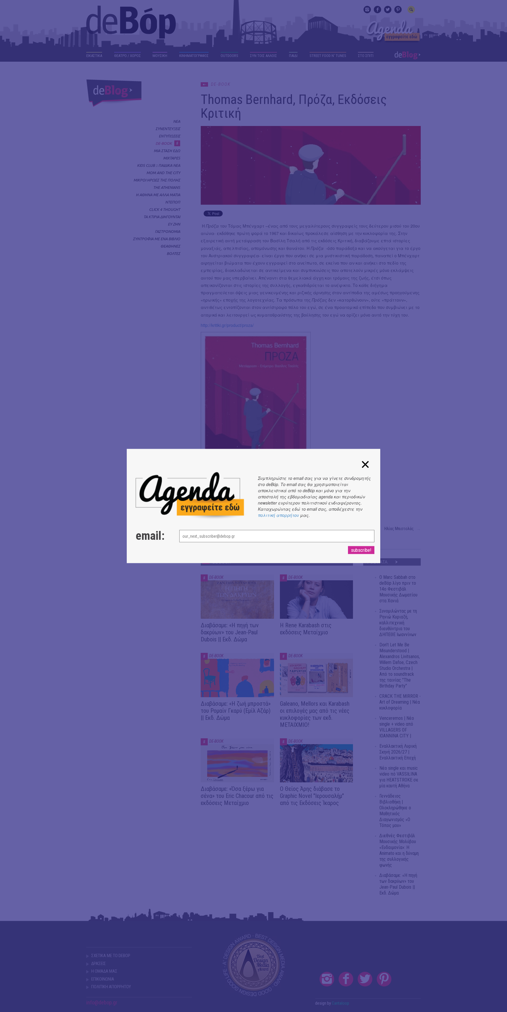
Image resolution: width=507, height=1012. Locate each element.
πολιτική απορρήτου (278, 515)
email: (150, 536)
